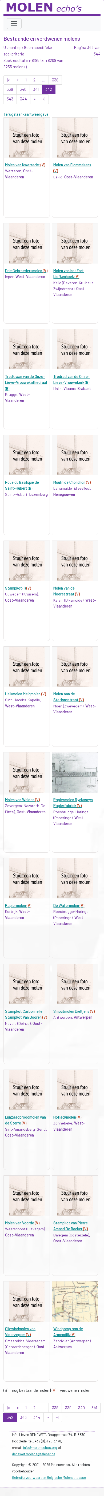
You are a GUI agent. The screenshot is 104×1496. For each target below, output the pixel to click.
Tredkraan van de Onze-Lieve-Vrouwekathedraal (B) (26, 382)
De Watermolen (68, 905)
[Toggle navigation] (14, 23)
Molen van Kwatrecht (25, 165)
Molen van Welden (22, 799)
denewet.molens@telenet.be (33, 1454)
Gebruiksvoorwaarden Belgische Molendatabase (49, 1477)
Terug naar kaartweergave (26, 114)
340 (23, 89)
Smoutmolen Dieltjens (74, 1011)
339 (10, 89)
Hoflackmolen (67, 1117)
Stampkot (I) (18, 588)
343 (10, 98)
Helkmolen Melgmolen (25, 694)
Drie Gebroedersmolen (26, 270)
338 (55, 79)
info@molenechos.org (40, 1447)
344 (23, 98)
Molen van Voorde (22, 1223)
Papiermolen (18, 905)
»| (43, 98)
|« (8, 79)
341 (36, 89)
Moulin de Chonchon (72, 482)
